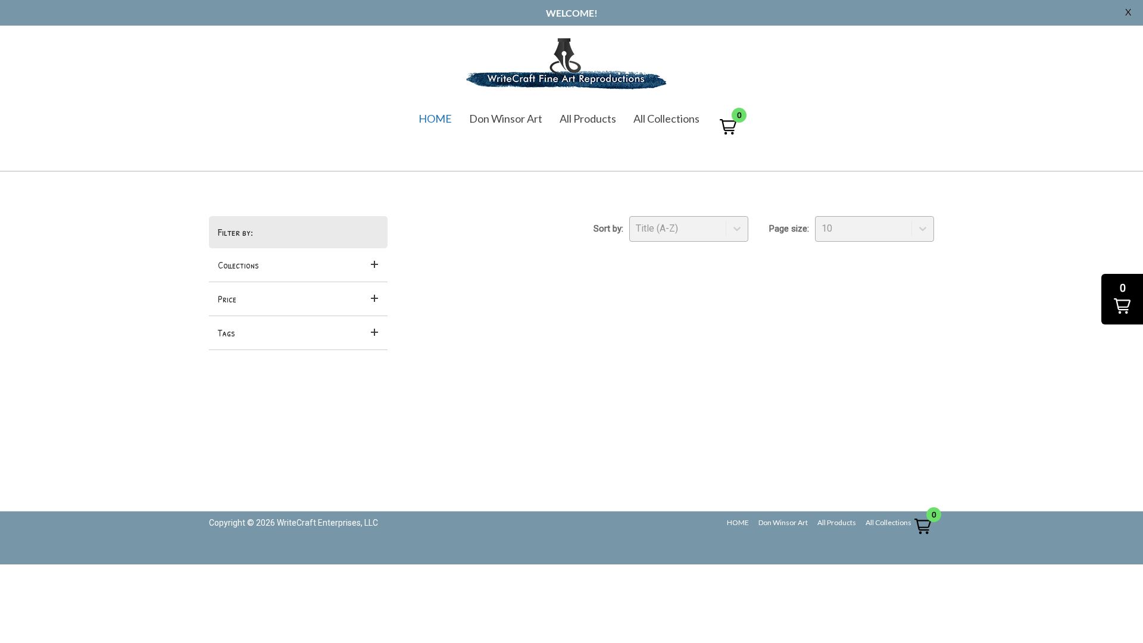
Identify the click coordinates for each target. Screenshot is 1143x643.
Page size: (789, 228)
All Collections (666, 118)
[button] (728, 126)
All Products (588, 118)
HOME (435, 118)
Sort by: (608, 228)
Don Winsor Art (505, 118)
